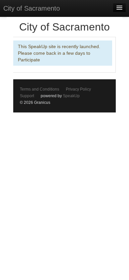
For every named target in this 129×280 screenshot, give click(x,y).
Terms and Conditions (39, 89)
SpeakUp (71, 96)
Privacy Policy (78, 89)
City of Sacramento (31, 8)
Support (27, 96)
